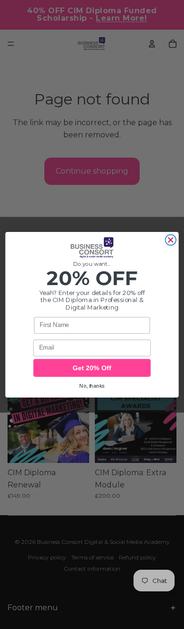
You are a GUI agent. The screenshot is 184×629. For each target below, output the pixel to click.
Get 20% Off (92, 368)
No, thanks (92, 385)
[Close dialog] (170, 239)
